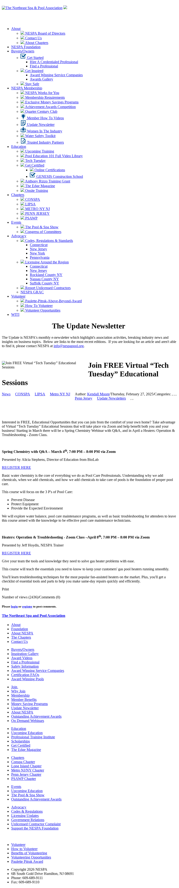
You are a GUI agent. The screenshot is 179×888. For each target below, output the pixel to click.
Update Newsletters (111, 398)
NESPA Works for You (41, 93)
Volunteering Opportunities (31, 857)
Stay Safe (31, 84)
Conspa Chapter (23, 762)
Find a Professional (44, 66)
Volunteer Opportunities (42, 310)
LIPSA (30, 204)
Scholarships (20, 741)
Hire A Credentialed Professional (54, 62)
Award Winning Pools (27, 679)
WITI (15, 315)
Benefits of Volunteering (29, 853)
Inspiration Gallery (25, 654)
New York (37, 253)
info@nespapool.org (69, 346)
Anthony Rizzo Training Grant (47, 181)
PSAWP (31, 218)
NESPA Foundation (26, 47)
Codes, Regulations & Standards (48, 241)
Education (18, 147)
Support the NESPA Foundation (35, 828)
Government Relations (27, 820)
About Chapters (36, 43)
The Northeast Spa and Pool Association (33, 616)
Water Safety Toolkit (39, 136)
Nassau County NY (44, 279)
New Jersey (38, 249)
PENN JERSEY (37, 213)
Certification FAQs (25, 675)
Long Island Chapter (26, 766)
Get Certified (34, 165)
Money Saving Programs (29, 704)
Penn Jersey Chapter (26, 774)
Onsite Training (36, 191)
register (27, 606)
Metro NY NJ (60, 394)
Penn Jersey (83, 398)
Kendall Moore (98, 394)
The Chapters (21, 637)
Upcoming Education (27, 733)
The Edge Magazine (39, 186)
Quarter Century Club (40, 111)
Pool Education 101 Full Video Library (53, 156)
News (6, 394)
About (16, 29)
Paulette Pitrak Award (27, 861)
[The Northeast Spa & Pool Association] (32, 8)
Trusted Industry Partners (45, 142)
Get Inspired (33, 71)
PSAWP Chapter (23, 779)
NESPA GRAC (32, 292)
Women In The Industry (44, 131)
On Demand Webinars (27, 721)
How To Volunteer (38, 306)
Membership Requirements (44, 97)
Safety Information (25, 666)
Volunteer (18, 296)
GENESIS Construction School (59, 176)
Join (14, 687)
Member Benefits (24, 700)
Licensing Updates (25, 816)
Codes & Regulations (27, 811)
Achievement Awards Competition (50, 107)
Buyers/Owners (22, 51)
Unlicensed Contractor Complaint (36, 824)
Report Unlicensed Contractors (47, 288)
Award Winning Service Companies (56, 75)
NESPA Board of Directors (44, 33)
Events (16, 222)
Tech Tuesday (35, 161)
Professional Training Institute (33, 737)
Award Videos (21, 658)
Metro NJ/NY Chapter (27, 770)
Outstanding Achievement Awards (36, 716)
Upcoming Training (39, 151)
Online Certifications (49, 170)
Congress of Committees (42, 232)
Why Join (18, 691)
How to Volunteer (24, 849)
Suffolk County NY (44, 283)
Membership (20, 695)
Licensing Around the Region (46, 262)
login (14, 606)
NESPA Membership (26, 88)
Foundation (19, 629)
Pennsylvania (39, 257)
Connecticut (39, 245)
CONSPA (32, 199)
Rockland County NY (46, 275)
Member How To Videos (45, 118)
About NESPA (22, 633)
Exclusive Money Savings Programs (51, 102)
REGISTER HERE (16, 467)
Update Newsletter (40, 125)
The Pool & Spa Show (41, 227)
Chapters (17, 195)
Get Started (35, 58)
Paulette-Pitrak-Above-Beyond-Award (53, 301)
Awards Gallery (41, 79)
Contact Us (33, 38)
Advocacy (18, 236)
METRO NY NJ (37, 209)
